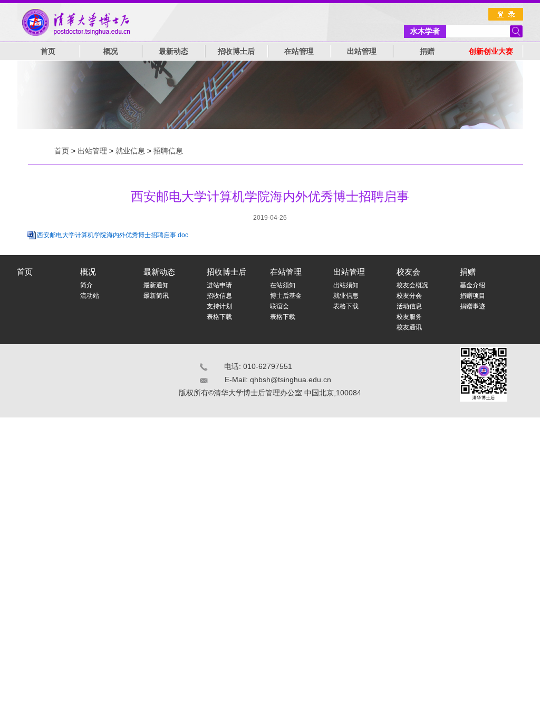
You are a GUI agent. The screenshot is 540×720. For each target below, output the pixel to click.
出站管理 (362, 51)
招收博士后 (236, 51)
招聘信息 (168, 151)
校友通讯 (409, 327)
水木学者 (425, 31)
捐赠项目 (472, 295)
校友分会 (409, 295)
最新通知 (156, 285)
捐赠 (427, 51)
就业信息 (130, 151)
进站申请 (219, 285)
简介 (86, 285)
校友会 (408, 271)
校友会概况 (412, 285)
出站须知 (346, 285)
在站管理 (299, 51)
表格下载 (219, 316)
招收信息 (219, 295)
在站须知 (282, 285)
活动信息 (409, 306)
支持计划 (219, 306)
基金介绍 (472, 285)
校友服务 (409, 316)
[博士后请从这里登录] (505, 14)
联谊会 (279, 306)
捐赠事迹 (472, 306)
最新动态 (173, 51)
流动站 (89, 295)
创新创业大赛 (491, 51)
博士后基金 (286, 295)
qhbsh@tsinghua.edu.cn (290, 379)
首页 (48, 51)
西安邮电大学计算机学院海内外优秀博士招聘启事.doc (112, 235)
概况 (110, 51)
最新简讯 (156, 295)
